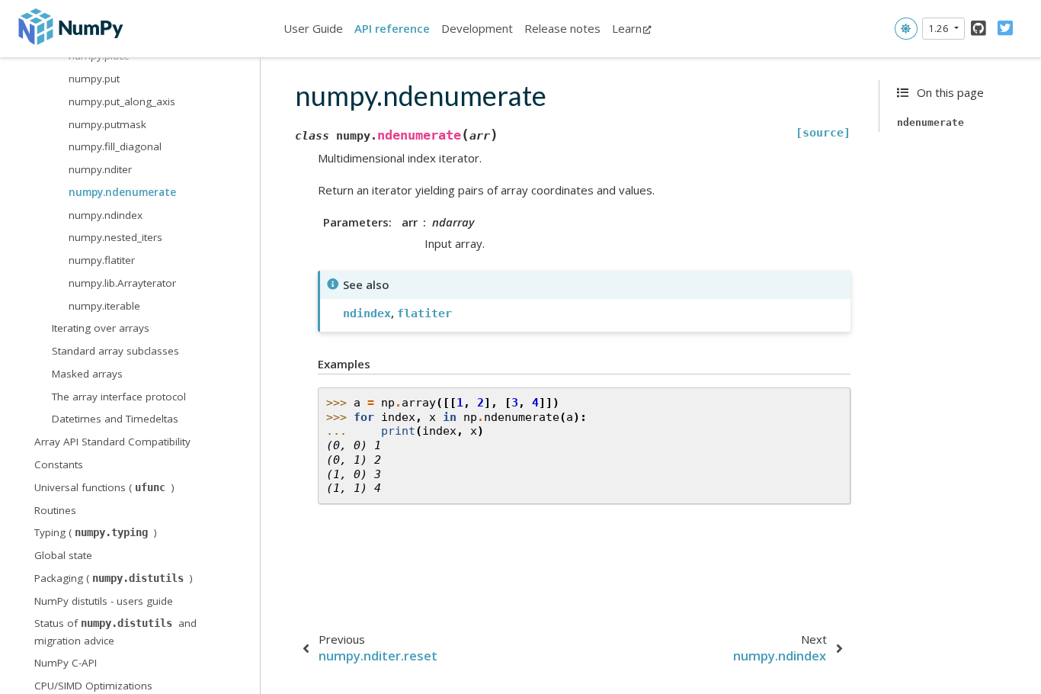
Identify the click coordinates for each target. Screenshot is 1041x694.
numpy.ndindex (106, 215)
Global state (63, 555)
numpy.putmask (107, 124)
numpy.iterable (104, 306)
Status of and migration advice (115, 631)
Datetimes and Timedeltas (115, 419)
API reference (392, 28)
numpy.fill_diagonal (115, 146)
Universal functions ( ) (104, 487)
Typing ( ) (95, 532)
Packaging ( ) (113, 578)
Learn (627, 28)
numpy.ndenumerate (122, 192)
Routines (55, 510)
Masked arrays (87, 374)
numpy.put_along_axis (122, 101)
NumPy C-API (65, 663)
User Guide (313, 28)
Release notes (562, 28)
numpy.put (94, 78)
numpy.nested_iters (115, 237)
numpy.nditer (100, 169)
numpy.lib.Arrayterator (122, 283)
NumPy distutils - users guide (103, 601)
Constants (58, 464)
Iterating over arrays (100, 328)
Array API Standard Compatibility (112, 441)
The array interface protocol (119, 396)
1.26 (939, 28)
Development (477, 28)
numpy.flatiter (102, 260)
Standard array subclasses (115, 351)
